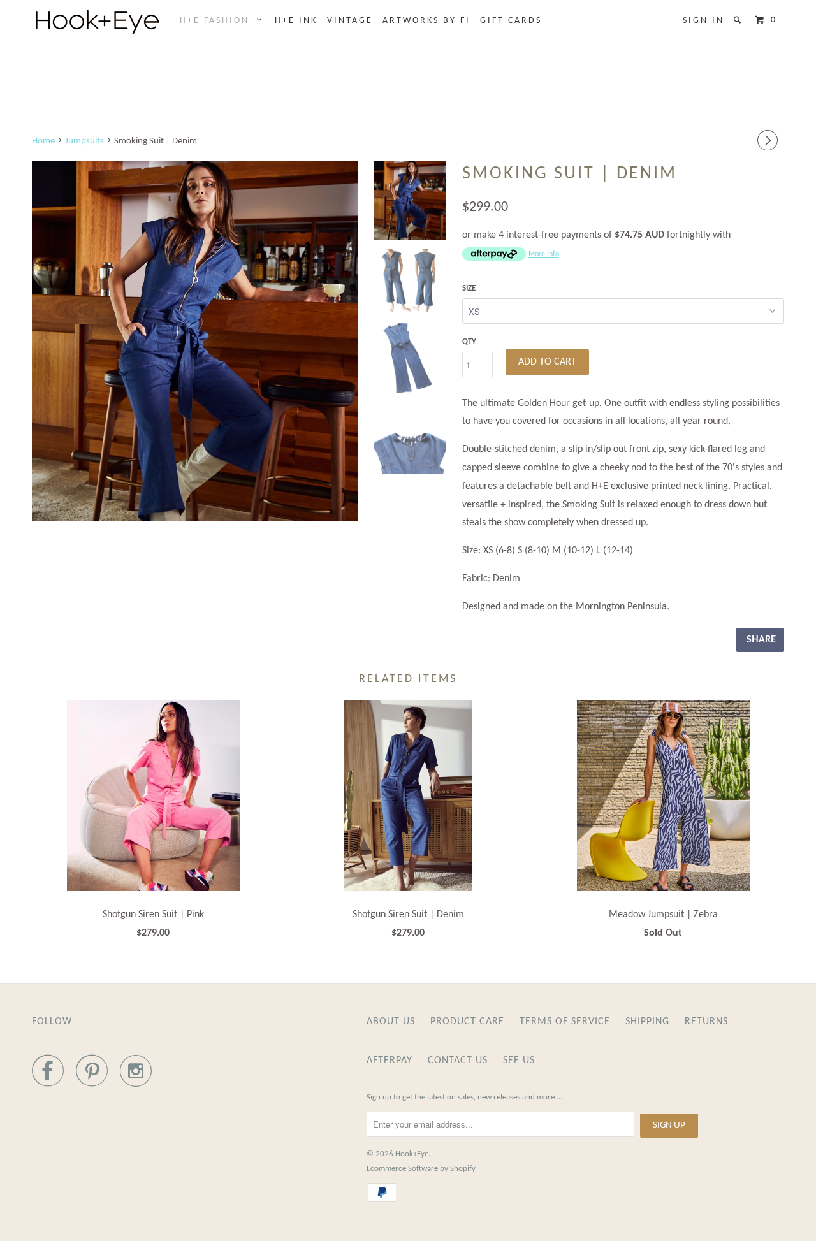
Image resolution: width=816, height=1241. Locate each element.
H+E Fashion (218, 20)
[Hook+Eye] (97, 22)
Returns (706, 1022)
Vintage (350, 20)
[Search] (739, 20)
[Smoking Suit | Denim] (195, 341)
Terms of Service (565, 1022)
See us (519, 1061)
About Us (391, 1022)
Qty (469, 342)
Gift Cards (511, 20)
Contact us (458, 1061)
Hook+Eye (411, 1154)
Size (469, 288)
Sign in (703, 20)
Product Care (467, 1022)
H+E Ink (296, 20)
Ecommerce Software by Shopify (421, 1169)
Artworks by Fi (426, 20)
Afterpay (389, 1061)
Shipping (647, 1022)
